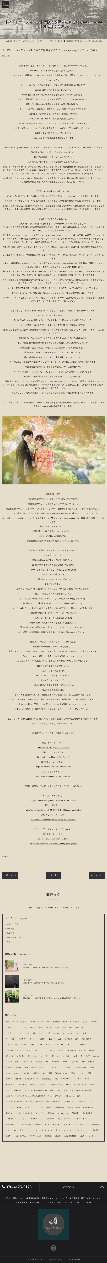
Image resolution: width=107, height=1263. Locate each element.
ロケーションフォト (55, 1084)
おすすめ (48, 1027)
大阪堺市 (36, 1073)
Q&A (50, 1096)
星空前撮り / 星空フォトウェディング (19, 1050)
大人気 (75, 1056)
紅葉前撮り (38, 1124)
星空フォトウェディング (34, 1101)
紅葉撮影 (58, 1136)
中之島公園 (82, 1084)
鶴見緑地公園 (71, 1050)
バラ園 (91, 1084)
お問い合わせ (69, 1096)
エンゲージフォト (70, 1101)
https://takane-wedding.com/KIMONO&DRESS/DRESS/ (53, 820)
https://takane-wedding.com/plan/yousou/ (53, 757)
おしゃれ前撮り (20, 1136)
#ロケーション (51, 908)
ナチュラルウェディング (71, 1033)
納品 (59, 1119)
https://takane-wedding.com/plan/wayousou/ (53, 767)
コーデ (44, 1050)
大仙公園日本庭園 (70, 1136)
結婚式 (49, 1107)
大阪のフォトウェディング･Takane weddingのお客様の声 (25, 1096)
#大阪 (29, 908)
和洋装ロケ (22, 1084)
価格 (70, 1027)
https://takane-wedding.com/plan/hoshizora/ (53, 776)
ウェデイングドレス (82, 1124)
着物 (92, 1067)
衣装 (84, 1033)
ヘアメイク (10, 1107)
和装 (48, 1022)
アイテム (42, 1033)
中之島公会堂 (59, 1107)
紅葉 (76, 1039)
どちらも (71, 1044)
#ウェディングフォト (70, 908)
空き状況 (9, 1067)
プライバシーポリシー (81, 1119)
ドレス (8, 1073)
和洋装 (87, 1079)
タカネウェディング (36, 1022)
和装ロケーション (61, 1073)
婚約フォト (83, 1101)
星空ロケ (9, 1136)
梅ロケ (8, 1090)
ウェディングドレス (54, 1067)
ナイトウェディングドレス (43, 1130)
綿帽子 (35, 1056)
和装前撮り (41, 1039)
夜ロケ (79, 1096)
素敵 (46, 1062)
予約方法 (67, 1119)
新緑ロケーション (36, 1136)
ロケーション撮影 (63, 1056)
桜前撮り (18, 1067)
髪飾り (19, 1107)
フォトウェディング (19, 1022)
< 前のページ (10, 875)
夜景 (56, 1079)
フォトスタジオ (11, 1130)
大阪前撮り (75, 1113)
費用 (40, 1027)
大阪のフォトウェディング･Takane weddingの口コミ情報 (33, 1090)
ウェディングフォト (45, 1044)
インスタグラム (22, 1119)
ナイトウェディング (53, 1101)
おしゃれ (56, 1033)
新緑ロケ (51, 1113)
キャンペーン (40, 1113)
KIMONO (93, 1022)
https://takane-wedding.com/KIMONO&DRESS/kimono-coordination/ (53, 810)
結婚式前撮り (46, 1079)
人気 (27, 1033)
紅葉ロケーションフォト (88, 1136)
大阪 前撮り (86, 1039)
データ (57, 1027)
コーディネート (94, 1033)
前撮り (84, 1022)
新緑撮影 (48, 1136)
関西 (17, 1062)
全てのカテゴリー (14, 924)
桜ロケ (68, 1084)
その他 (9, 942)
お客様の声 (50, 1119)
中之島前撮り (87, 1113)
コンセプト (22, 1027)
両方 (36, 1050)
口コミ (92, 1101)
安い (62, 1044)
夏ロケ (47, 1124)
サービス (33, 1027)
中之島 (27, 1107)
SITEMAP (86, 1202)
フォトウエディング (56, 1050)
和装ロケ (74, 1073)
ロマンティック (27, 1062)
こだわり (52, 1039)
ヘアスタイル (21, 1039)
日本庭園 (91, 1062)
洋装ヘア (42, 1084)
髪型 (17, 1044)
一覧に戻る (53, 875)
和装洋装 (96, 1130)
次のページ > (97, 875)
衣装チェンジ (10, 1084)
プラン (32, 1039)
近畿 (83, 1062)
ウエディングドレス (32, 1079)
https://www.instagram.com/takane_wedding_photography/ (53, 844)
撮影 (50, 1073)
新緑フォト (10, 1113)
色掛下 (87, 1056)
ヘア (34, 1107)
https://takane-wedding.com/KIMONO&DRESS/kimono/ (53, 800)
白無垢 (32, 1044)
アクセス (58, 1096)
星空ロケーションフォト (64, 1130)
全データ (82, 1050)
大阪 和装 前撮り (65, 1039)
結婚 (12, 1039)
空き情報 (39, 1062)
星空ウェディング (37, 1067)
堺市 (89, 1073)
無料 (34, 1033)
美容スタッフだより (15, 938)
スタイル (9, 1044)
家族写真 (92, 1050)
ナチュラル (21, 1056)
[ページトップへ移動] (102, 1187)
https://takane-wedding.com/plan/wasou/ (53, 748)
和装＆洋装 (55, 1062)
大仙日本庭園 (81, 1044)
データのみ (10, 1056)
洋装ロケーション (74, 1107)
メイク (41, 1107)
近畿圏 (65, 1062)
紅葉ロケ (9, 1079)
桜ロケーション (25, 1130)
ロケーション (10, 1027)
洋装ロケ (18, 1079)
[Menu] (103, 5)
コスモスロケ (65, 1079)
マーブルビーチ (63, 1113)
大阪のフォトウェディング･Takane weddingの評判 (73, 1090)
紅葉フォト (68, 1124)
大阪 (7, 1022)
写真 (56, 1044)
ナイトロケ (77, 1079)
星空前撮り (96, 1124)
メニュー (17, 1073)
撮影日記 (5, 856)
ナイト (82, 1073)
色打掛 (24, 1044)
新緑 (26, 1067)
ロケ (43, 1073)
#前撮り (38, 908)
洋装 (64, 1027)
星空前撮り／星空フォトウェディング (66, 1022)
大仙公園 (67, 1067)
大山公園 (26, 1073)
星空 (77, 1027)
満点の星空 (74, 1062)
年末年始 (9, 1062)
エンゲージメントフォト (14, 1033)
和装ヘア (33, 1084)
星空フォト (57, 1124)
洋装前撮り (10, 1119)
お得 (52, 1056)
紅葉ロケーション (37, 1119)
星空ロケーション (12, 1124)
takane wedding (88, 1107)
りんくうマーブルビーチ (14, 1101)
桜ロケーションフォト (24, 1113)
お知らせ (10, 933)
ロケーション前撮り (80, 1067)
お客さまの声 (26, 1124)
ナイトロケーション (83, 1130)
